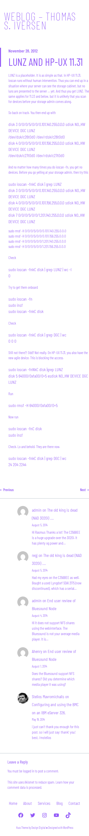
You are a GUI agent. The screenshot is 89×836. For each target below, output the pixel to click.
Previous (8, 490)
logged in (28, 771)
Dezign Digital (38, 827)
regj (35, 555)
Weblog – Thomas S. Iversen (40, 20)
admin (37, 510)
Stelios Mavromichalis (48, 696)
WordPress (68, 827)
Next (83, 490)
